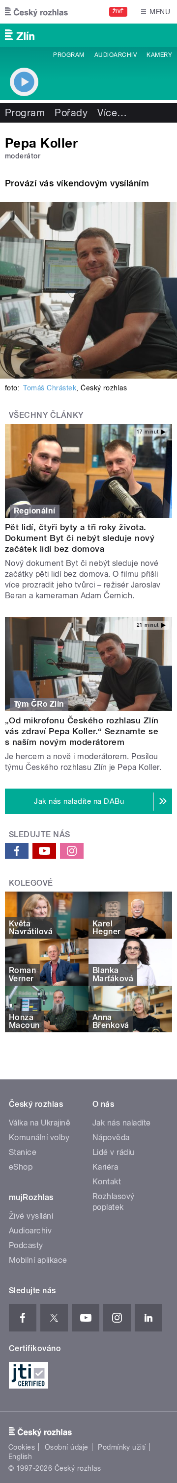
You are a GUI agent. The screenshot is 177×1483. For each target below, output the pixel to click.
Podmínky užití (122, 1447)
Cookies (21, 1447)
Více (112, 113)
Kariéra (105, 1167)
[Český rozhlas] (36, 12)
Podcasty (26, 1245)
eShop (20, 1167)
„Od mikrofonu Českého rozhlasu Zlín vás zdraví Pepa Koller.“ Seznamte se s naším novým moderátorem (82, 731)
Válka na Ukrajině (39, 1122)
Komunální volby (39, 1137)
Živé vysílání (31, 1216)
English (20, 1456)
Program (68, 54)
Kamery (159, 54)
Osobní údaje (66, 1447)
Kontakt (106, 1181)
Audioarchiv (115, 54)
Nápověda (111, 1137)
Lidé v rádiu (113, 1152)
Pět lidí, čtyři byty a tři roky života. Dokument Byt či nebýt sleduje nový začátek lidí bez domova (79, 538)
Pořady (71, 113)
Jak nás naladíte (121, 1122)
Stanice (22, 1152)
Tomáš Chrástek (49, 388)
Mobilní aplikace (38, 1260)
